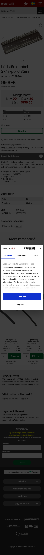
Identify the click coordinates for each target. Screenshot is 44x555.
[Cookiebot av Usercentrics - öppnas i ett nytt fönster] (26, 248)
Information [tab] (22, 255)
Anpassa (20, 304)
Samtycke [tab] (8, 255)
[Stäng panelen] (40, 248)
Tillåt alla (22, 296)
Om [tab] (36, 255)
